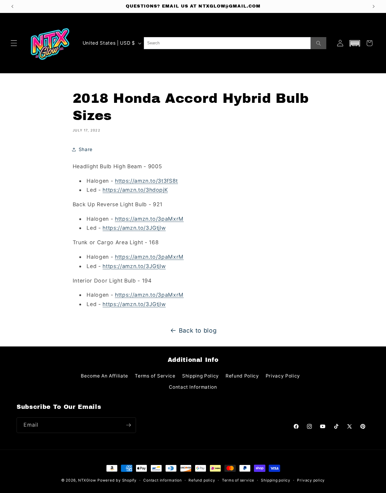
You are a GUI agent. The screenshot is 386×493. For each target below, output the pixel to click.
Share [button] (86, 149)
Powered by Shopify (117, 480)
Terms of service (238, 480)
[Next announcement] (373, 6)
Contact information (162, 480)
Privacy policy (311, 480)
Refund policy (201, 480)
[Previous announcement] (12, 6)
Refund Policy (242, 376)
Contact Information (193, 387)
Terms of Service (155, 376)
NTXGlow (87, 480)
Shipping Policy (200, 376)
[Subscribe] (128, 425)
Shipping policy (275, 480)
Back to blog (198, 330)
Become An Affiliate (104, 376)
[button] (14, 43)
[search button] (318, 43)
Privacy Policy (283, 376)
